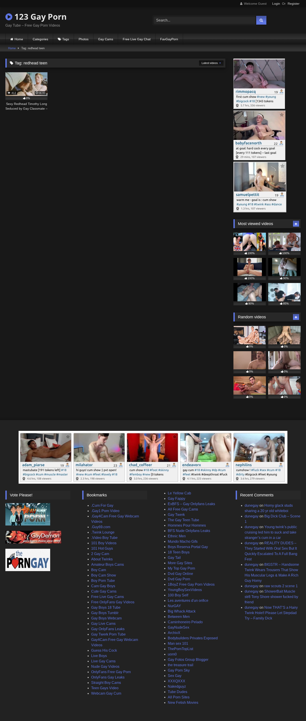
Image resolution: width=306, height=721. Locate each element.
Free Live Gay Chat (137, 39)
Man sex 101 (178, 643)
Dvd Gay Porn (179, 579)
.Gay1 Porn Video (105, 511)
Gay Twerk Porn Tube (108, 634)
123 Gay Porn (39, 16)
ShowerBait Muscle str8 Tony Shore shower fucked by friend (271, 596)
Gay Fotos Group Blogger (188, 659)
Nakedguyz (177, 686)
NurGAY (174, 606)
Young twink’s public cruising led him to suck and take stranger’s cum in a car (271, 532)
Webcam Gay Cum (106, 693)
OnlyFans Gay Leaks (108, 677)
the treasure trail (180, 665)
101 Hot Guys (102, 548)
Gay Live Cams (103, 623)
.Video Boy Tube (104, 538)
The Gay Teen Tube (183, 520)
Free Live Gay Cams (107, 597)
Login (276, 3)
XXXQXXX (176, 681)
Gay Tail (174, 557)
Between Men (179, 617)
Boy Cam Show (103, 575)
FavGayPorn (169, 39)
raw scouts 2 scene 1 (281, 586)
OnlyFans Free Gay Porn (111, 672)
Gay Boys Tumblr (105, 613)
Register (294, 3)
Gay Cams (105, 39)
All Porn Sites (179, 697)
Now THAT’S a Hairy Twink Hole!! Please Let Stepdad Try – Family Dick (271, 613)
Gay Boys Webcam (106, 618)
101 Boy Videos (103, 543)
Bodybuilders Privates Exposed (193, 638)
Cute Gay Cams (103, 591)
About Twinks (102, 559)
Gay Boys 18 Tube (106, 607)
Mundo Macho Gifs (183, 541)
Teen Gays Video (105, 688)
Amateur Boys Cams (107, 564)
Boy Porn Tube (103, 581)
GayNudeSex (178, 627)
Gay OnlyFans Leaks (108, 629)
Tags (65, 39)
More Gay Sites (180, 563)
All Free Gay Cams (183, 509)
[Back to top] (292, 707)
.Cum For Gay (102, 505)
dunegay (252, 505)
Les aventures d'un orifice (188, 600)
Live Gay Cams (103, 661)
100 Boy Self (178, 595)
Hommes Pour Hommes (187, 525)
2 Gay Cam (100, 554)
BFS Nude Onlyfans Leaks (189, 531)
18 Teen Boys (179, 552)
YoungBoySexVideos (185, 590)
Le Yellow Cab (179, 493)
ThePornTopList (180, 649)
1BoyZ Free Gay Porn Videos (191, 584)
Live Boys (99, 656)
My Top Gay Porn (181, 568)
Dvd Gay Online (180, 574)
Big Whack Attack (182, 611)
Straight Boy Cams (106, 683)
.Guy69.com (100, 527)
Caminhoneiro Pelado (185, 622)
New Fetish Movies (183, 702)
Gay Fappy (176, 498)
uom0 (172, 654)
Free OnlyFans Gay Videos (112, 602)
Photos (83, 39)
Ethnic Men (177, 536)
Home (19, 39)
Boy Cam (98, 570)
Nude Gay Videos (105, 666)
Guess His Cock (104, 650)
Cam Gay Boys (103, 586)
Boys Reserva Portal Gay (188, 547)
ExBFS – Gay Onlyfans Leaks (191, 504)
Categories (40, 39)
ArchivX (174, 633)
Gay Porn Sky (179, 670)
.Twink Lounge (102, 532)
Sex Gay (174, 676)
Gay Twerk (176, 515)
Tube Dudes (177, 692)
